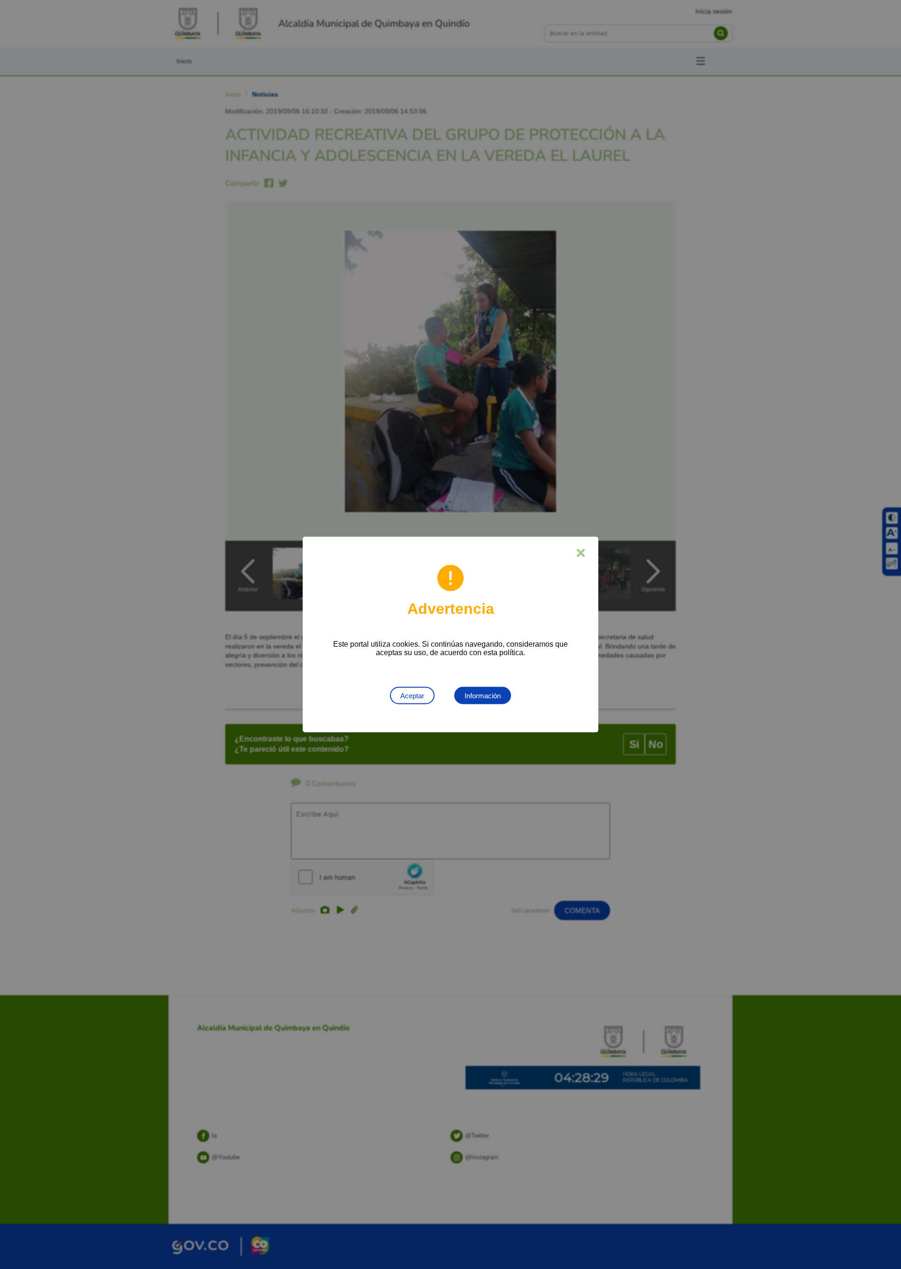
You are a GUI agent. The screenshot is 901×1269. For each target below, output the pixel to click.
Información (483, 696)
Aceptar (412, 696)
